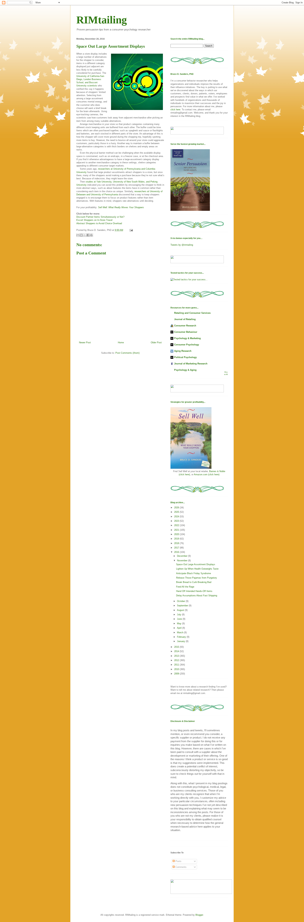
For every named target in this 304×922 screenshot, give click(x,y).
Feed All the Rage (185, 586)
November (182, 560)
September (183, 605)
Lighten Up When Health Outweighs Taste (197, 568)
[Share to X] (84, 235)
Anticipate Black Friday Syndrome (193, 573)
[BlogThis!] (81, 235)
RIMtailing (101, 20)
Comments (180, 867)
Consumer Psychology (186, 344)
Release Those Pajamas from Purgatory (196, 577)
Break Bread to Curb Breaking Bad (193, 582)
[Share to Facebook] (88, 235)
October (181, 601)
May (179, 623)
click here (175, 109)
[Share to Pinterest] (91, 235)
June (180, 619)
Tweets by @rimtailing (181, 245)
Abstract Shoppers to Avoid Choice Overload (99, 223)
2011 (177, 664)
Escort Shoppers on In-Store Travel (94, 220)
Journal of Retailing (185, 319)
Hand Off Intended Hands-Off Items (194, 591)
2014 (177, 651)
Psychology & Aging (185, 370)
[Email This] (78, 235)
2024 (177, 516)
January (181, 641)
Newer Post (85, 342)
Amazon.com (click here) (206, 474)
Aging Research (182, 351)
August (181, 610)
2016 (177, 552)
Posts (178, 861)
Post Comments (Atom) (127, 353)
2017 (177, 547)
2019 (177, 538)
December (182, 556)
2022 (177, 525)
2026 (177, 507)
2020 (177, 534)
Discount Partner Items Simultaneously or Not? (100, 217)
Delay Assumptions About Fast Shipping (196, 595)
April (179, 628)
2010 (177, 669)
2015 (177, 647)
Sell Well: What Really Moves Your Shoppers (121, 207)
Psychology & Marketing (187, 338)
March (180, 632)
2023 (177, 521)
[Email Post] (130, 230)
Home (121, 342)
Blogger (199, 915)
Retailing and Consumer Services (192, 313)
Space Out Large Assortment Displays (195, 564)
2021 (177, 530)
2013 (177, 656)
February (182, 637)
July (179, 614)
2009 (177, 673)
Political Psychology (185, 357)
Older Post (156, 342)
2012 (177, 660)
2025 (177, 512)
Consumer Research (185, 325)
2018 (177, 543)
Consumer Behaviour (185, 332)
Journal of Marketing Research (190, 363)
